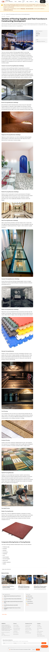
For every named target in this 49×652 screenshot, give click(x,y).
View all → (45, 573)
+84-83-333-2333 (29, 8)
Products (11, 1)
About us (24, 1)
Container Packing (28, 625)
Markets (19, 1)
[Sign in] (46, 1)
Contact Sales (39, 626)
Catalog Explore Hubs (16, 629)
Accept (38, 649)
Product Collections (40, 631)
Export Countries (39, 634)
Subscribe (44, 643)
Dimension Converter (28, 629)
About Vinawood (39, 628)
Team (38, 629)
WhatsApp (23, 8)
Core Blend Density (28, 632)
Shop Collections (15, 634)
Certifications (15, 631)
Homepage (38, 625)
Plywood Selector (29, 601)
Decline (33, 649)
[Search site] (33, 1)
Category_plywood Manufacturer (6, 569)
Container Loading (29, 597)
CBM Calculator (29, 596)
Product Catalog (15, 625)
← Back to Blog (4, 614)
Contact (31, 1)
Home (2, 14)
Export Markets (39, 632)
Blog (27, 1)
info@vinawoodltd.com (8, 9)
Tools (15, 1)
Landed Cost (28, 599)
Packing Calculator (29, 603)
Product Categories (16, 626)
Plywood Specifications (16, 628)
